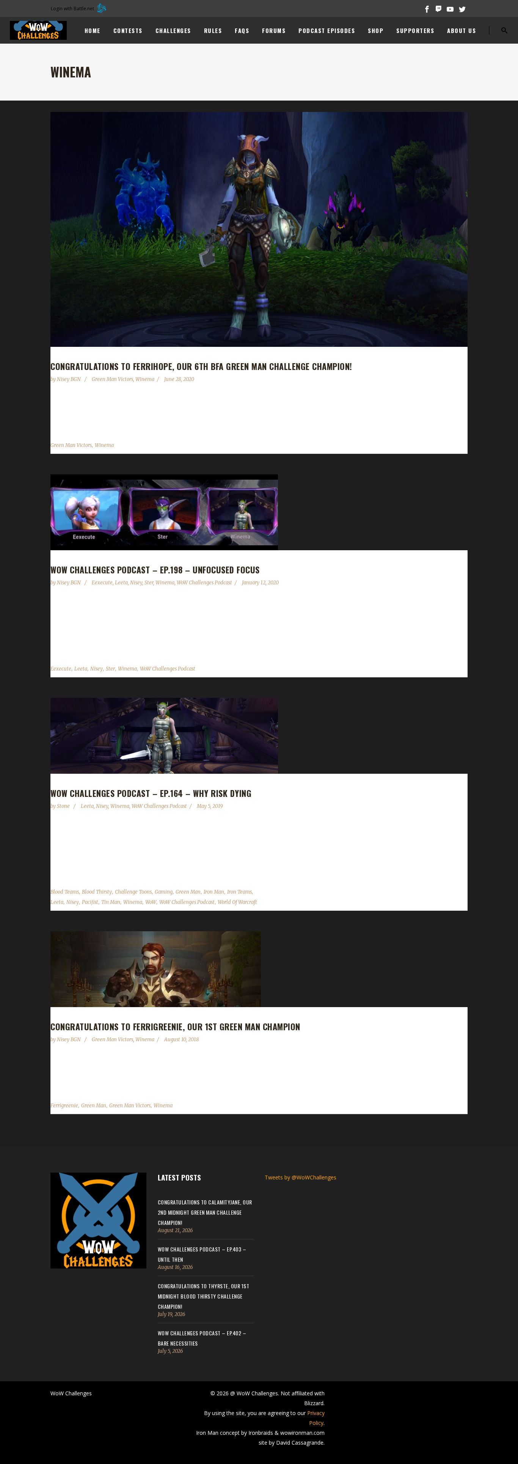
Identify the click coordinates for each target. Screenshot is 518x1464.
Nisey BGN (69, 379)
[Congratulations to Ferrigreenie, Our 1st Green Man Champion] (259, 969)
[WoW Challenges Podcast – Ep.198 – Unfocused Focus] (259, 512)
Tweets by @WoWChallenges (300, 1177)
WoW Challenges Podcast (204, 582)
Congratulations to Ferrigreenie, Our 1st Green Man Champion (175, 1026)
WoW (150, 902)
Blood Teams (64, 892)
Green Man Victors (112, 379)
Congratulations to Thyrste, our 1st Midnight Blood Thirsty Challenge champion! (204, 1296)
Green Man (188, 892)
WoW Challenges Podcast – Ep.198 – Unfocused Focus (155, 570)
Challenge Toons (133, 892)
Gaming (164, 892)
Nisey (136, 582)
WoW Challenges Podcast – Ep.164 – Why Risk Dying (150, 793)
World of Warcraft (237, 902)
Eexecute (102, 582)
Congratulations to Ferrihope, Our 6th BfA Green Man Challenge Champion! (201, 366)
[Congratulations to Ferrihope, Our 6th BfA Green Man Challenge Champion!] (259, 229)
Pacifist (90, 902)
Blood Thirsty (97, 892)
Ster (148, 582)
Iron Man (214, 892)
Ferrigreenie (64, 1105)
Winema (144, 379)
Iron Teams (239, 892)
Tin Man (110, 902)
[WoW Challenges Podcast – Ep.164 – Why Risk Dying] (259, 736)
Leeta (121, 582)
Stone (64, 806)
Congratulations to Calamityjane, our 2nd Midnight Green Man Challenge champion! (205, 1212)
